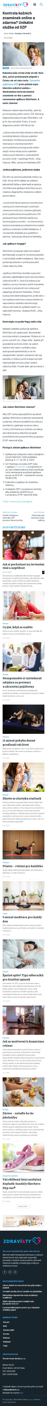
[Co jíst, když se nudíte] (23, 605)
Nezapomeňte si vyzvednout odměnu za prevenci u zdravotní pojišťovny (22, 682)
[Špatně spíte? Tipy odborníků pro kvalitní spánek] (23, 954)
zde (21, 1392)
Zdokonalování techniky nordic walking (37, 517)
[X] (15, 1272)
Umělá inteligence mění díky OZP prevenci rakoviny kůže (13, 517)
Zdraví (5, 674)
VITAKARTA (21, 466)
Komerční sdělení (10, 1176)
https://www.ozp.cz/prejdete (17, 501)
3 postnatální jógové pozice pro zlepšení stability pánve (21, 1308)
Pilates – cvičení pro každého (23, 866)
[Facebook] (5, 1272)
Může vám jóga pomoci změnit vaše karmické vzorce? (18, 1302)
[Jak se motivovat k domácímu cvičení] (23, 1020)
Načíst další (22, 1206)
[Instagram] (10, 1272)
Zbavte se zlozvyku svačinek (22, 798)
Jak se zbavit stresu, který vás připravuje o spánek (22, 1286)
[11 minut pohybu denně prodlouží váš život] (23, 719)
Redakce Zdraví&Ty (23, 33)
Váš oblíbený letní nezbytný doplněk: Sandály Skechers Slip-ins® (22, 1183)
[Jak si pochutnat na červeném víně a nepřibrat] (23, 545)
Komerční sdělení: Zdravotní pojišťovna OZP (21, 68)
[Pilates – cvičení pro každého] (23, 844)
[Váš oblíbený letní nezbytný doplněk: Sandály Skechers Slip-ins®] (23, 1158)
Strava (5, 623)
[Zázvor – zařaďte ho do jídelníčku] (23, 1092)
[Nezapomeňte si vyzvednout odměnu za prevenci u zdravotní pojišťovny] (23, 657)
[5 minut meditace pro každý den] (23, 895)
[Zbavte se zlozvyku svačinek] (23, 777)
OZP (18, 459)
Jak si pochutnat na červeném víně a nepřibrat (23, 566)
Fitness (6, 737)
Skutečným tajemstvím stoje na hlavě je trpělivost (20, 1296)
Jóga (5, 913)
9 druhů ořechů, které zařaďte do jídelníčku (22, 1291)
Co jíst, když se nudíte (18, 627)
